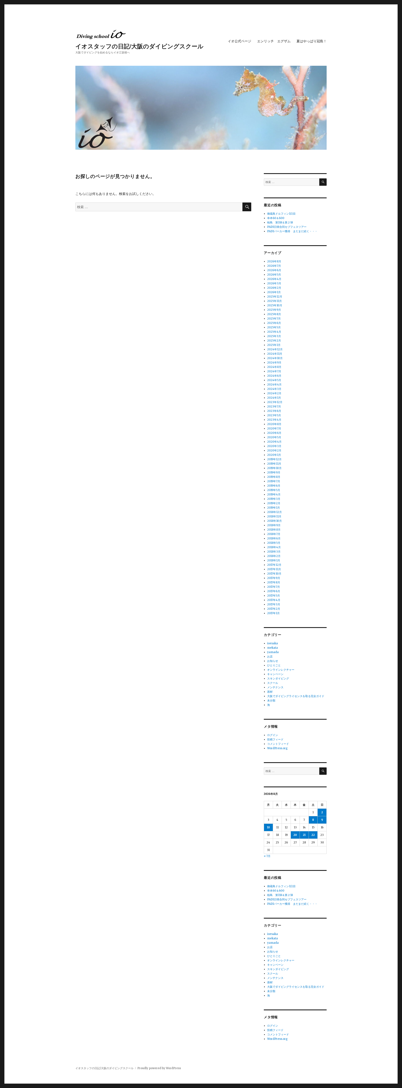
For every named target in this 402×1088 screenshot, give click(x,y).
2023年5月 (274, 415)
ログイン (272, 735)
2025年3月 (274, 336)
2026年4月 (274, 279)
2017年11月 (274, 569)
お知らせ (272, 661)
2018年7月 (273, 534)
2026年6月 (274, 270)
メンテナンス (275, 687)
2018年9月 (274, 525)
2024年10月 (275, 358)
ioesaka (272, 643)
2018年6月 (274, 538)
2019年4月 (274, 494)
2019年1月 (273, 507)
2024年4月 (274, 384)
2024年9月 (274, 362)
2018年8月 (274, 529)
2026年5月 (274, 274)
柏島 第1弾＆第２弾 (280, 222)
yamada (273, 652)
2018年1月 (273, 560)
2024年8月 (274, 367)
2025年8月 (274, 314)
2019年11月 (274, 463)
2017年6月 (273, 591)
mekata (272, 648)
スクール (272, 683)
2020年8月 (274, 424)
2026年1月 (274, 292)
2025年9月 (274, 310)
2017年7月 (273, 587)
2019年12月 (274, 459)
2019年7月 (273, 481)
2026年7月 (274, 266)
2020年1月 (274, 455)
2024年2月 (274, 393)
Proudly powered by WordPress (159, 1068)
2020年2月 (274, 450)
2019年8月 (273, 477)
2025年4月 (274, 332)
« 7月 (267, 856)
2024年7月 (274, 371)
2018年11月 (274, 516)
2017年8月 (273, 582)
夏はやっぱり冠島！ (311, 41)
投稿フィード (275, 739)
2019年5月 (273, 490)
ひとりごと (274, 665)
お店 (270, 656)
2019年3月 (273, 499)
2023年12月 (274, 402)
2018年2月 (274, 556)
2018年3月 (274, 551)
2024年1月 (274, 398)
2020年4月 (274, 441)
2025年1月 (274, 345)
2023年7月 (274, 406)
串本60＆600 (275, 218)
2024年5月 (274, 380)
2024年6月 (274, 376)
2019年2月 (273, 503)
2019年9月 (273, 472)
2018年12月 (274, 512)
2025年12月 (274, 296)
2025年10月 (274, 305)
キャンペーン (275, 674)
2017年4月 (273, 600)
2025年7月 (274, 318)
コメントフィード (278, 744)
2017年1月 (273, 613)
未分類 (271, 700)
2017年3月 (273, 604)
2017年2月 (273, 609)
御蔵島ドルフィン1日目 (281, 213)
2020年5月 (274, 437)
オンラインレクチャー (280, 670)
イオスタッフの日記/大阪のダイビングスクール (139, 46)
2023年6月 (274, 411)
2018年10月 (274, 521)
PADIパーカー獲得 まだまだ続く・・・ (292, 231)
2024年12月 (275, 349)
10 (268, 827)
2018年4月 (274, 547)
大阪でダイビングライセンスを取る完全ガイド (295, 696)
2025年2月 (274, 340)
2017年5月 (273, 595)
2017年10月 (274, 573)
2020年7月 (274, 428)
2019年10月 (274, 468)
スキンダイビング (278, 678)
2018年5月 (273, 543)
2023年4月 (274, 420)
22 (313, 835)
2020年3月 (274, 446)
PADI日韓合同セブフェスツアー (287, 227)
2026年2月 (274, 288)
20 (295, 835)
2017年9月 (273, 578)
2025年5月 (274, 327)
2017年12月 (274, 565)
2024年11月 (274, 354)
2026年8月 (274, 261)
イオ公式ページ (239, 41)
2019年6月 (273, 485)
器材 (270, 692)
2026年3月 (274, 283)
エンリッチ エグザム (274, 41)
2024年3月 (274, 389)
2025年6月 (274, 323)
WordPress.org (277, 748)
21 (304, 835)
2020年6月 (274, 433)
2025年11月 (274, 301)
